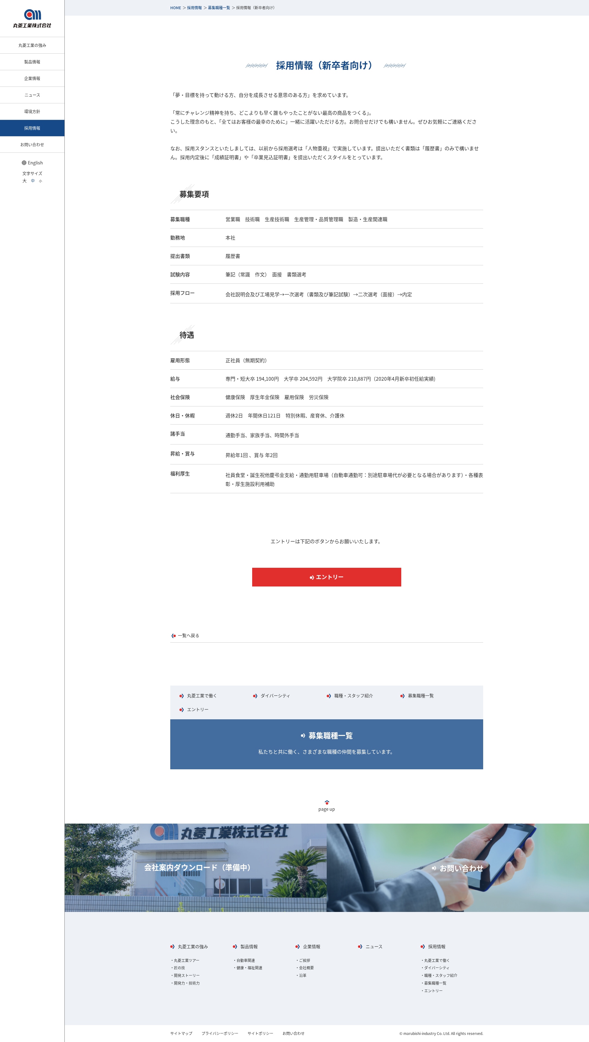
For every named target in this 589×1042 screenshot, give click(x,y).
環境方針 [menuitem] (32, 111)
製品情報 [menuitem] (32, 61)
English (35, 163)
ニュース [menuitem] (32, 95)
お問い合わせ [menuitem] (32, 144)
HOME (175, 7)
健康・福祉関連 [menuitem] (249, 968)
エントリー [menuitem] (433, 991)
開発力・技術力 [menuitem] (187, 983)
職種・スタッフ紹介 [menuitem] (440, 975)
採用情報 (194, 7)
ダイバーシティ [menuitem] (437, 968)
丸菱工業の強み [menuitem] (32, 45)
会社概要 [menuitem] (306, 968)
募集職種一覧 (219, 7)
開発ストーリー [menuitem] (187, 975)
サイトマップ (181, 1033)
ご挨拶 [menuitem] (304, 960)
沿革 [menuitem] (302, 975)
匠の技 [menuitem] (179, 968)
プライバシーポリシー (220, 1033)
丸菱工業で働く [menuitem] (437, 960)
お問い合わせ (462, 868)
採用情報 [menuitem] (32, 128)
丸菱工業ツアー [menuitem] (186, 960)
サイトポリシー (260, 1033)
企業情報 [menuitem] (32, 78)
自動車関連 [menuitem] (246, 960)
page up (326, 809)
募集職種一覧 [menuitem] (435, 983)
